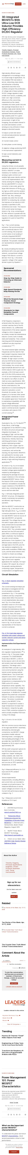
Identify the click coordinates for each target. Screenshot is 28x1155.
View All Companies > (14, 1024)
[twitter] (14, 67)
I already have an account (14, 986)
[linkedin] (11, 67)
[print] (25, 67)
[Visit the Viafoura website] (22, 968)
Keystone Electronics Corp (10, 1015)
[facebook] (8, 67)
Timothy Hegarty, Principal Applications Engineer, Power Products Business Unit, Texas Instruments (14, 867)
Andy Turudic (14, 1102)
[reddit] (17, 67)
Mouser (4, 1020)
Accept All (14, 1151)
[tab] (6, 960)
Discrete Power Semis (8, 12)
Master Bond (6, 1018)
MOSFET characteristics (10, 1136)
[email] (19, 67)
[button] (3, 4)
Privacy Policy (19, 1147)
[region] (14, 964)
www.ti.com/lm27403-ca (12, 812)
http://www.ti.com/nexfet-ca (13, 835)
